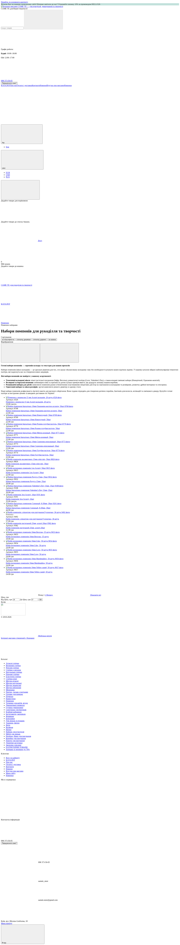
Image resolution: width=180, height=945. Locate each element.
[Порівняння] (20, 190)
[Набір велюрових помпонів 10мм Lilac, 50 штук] (92, 541)
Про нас (13, 85)
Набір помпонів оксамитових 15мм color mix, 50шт (27, 464)
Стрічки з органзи (13, 670)
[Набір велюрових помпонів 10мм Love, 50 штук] (92, 550)
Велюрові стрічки (13, 666)
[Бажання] (90, 211)
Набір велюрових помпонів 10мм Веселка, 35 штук (27, 537)
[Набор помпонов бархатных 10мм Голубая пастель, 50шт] (92, 450)
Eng (7, 147)
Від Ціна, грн (6, 600)
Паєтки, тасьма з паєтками (17, 692)
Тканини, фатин (12, 723)
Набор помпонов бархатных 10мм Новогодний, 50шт (28, 420)
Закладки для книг (13, 745)
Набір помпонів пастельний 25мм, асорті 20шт (25, 528)
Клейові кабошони (14, 712)
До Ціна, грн (25, 600)
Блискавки (10, 719)
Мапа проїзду (6, 923)
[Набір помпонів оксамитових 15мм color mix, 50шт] (92, 459)
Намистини (11, 699)
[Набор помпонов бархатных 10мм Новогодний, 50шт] (92, 415)
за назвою (52, 339)
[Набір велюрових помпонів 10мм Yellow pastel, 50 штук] (92, 567)
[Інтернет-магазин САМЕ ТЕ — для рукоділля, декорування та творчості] (13, 615)
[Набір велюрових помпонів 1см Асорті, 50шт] (92, 468)
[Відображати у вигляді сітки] (20, 353)
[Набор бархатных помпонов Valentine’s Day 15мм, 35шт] (92, 486)
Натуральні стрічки (14, 672)
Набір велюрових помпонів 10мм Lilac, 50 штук (26, 545)
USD (8, 175)
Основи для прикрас (14, 694)
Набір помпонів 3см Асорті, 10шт (20, 499)
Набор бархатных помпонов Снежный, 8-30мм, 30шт (28, 508)
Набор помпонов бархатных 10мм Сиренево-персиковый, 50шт (32, 446)
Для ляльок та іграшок (15, 721)
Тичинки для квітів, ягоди (17, 703)
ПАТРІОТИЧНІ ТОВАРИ (17, 747)
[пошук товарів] (43, 19)
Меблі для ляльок (13, 734)
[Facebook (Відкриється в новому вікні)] (56, 104)
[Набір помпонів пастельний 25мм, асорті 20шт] (92, 523)
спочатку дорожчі (39, 339)
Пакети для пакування (15, 741)
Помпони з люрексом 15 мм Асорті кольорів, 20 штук (28, 402)
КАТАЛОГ (5, 85)
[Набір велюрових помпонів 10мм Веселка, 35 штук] (92, 532)
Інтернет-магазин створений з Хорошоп (17, 638)
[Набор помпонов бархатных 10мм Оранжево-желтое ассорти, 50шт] (92, 406)
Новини (43, 85)
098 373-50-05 (6, 81)
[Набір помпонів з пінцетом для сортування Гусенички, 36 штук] (92, 512)
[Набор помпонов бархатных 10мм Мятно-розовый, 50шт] (92, 433)
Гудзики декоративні (14, 707)
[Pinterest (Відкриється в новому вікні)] (56, 123)
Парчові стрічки (12, 674)
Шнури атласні (12, 681)
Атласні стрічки (12, 663)
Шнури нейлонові (13, 688)
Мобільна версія (45, 636)
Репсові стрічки (12, 668)
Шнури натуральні (14, 683)
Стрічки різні (11, 679)
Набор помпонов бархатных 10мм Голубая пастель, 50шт (30, 455)
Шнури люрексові (13, 685)
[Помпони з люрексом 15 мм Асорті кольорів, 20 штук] (92, 397)
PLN (8, 177)
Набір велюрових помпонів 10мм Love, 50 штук (26, 554)
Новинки (68, 85)
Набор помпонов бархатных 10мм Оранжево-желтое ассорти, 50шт (34, 411)
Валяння (9, 727)
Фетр (8, 725)
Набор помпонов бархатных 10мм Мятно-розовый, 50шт (29, 437)
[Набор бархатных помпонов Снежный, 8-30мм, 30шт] (92, 503)
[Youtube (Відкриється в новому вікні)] (92, 104)
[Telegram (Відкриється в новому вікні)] (129, 104)
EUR (8, 173)
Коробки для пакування (16, 738)
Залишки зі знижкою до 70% (18, 749)
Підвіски (9, 696)
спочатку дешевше (24, 339)
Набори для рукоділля (15, 732)
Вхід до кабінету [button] (13, 758)
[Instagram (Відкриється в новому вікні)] (19, 104)
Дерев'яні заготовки (14, 743)
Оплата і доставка (24, 85)
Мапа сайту (11, 773)
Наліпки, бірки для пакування (18, 736)
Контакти (36, 85)
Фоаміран (10, 716)
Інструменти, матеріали (16, 714)
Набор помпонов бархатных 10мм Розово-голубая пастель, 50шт (33, 428)
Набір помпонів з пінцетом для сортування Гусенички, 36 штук (32, 519)
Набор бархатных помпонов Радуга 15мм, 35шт (26, 481)
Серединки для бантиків (16, 710)
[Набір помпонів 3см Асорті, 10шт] (92, 495)
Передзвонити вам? (9, 83)
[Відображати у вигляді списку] (59, 353)
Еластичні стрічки (13, 677)
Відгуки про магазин (55, 85)
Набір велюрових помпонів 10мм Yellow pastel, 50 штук (29, 572)
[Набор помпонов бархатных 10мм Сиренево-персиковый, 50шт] (92, 442)
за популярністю (8, 339)
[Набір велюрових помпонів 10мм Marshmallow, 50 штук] (92, 559)
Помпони (10, 701)
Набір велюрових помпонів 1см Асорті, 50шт (25, 473)
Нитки (8, 730)
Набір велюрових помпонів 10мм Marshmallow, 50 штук (29, 563)
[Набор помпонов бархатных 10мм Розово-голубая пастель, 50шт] (92, 424)
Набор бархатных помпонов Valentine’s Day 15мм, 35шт (29, 490)
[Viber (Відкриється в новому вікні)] (19, 123)
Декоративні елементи (15, 705)
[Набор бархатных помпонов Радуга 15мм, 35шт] (92, 477)
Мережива (10, 690)
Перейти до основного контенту (14, 2)
